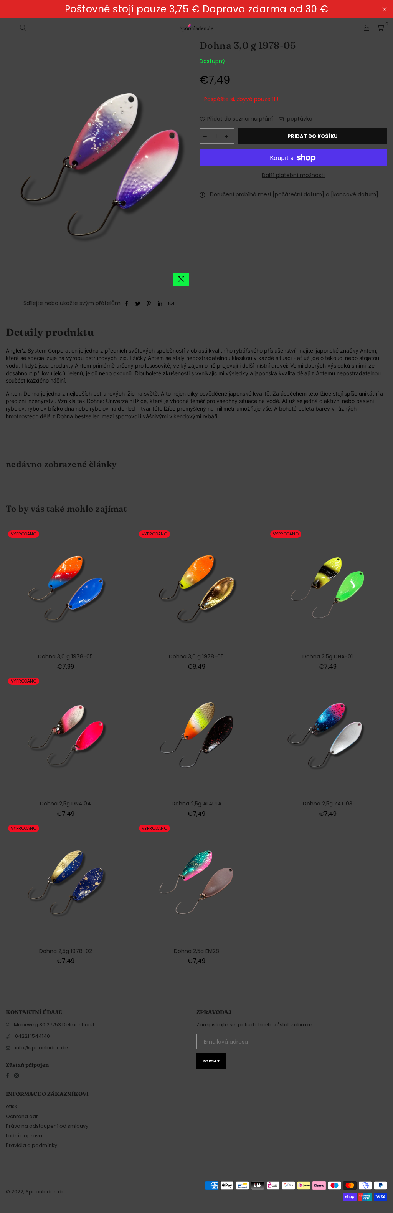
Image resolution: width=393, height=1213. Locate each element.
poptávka (299, 119)
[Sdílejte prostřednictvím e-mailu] (171, 303)
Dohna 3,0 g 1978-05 (65, 656)
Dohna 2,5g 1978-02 (65, 951)
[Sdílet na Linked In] (160, 303)
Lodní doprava (24, 1135)
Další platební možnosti (293, 175)
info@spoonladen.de (41, 1047)
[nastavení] (366, 27)
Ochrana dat (22, 1116)
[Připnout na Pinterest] (149, 303)
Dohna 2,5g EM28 (196, 951)
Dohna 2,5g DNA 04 (65, 803)
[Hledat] (23, 27)
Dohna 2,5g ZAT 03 (327, 803)
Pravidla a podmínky (31, 1145)
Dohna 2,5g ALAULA (196, 803)
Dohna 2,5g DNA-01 (327, 656)
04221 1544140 (32, 1036)
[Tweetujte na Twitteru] (138, 303)
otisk (11, 1106)
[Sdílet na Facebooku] (127, 303)
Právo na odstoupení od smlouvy (47, 1126)
